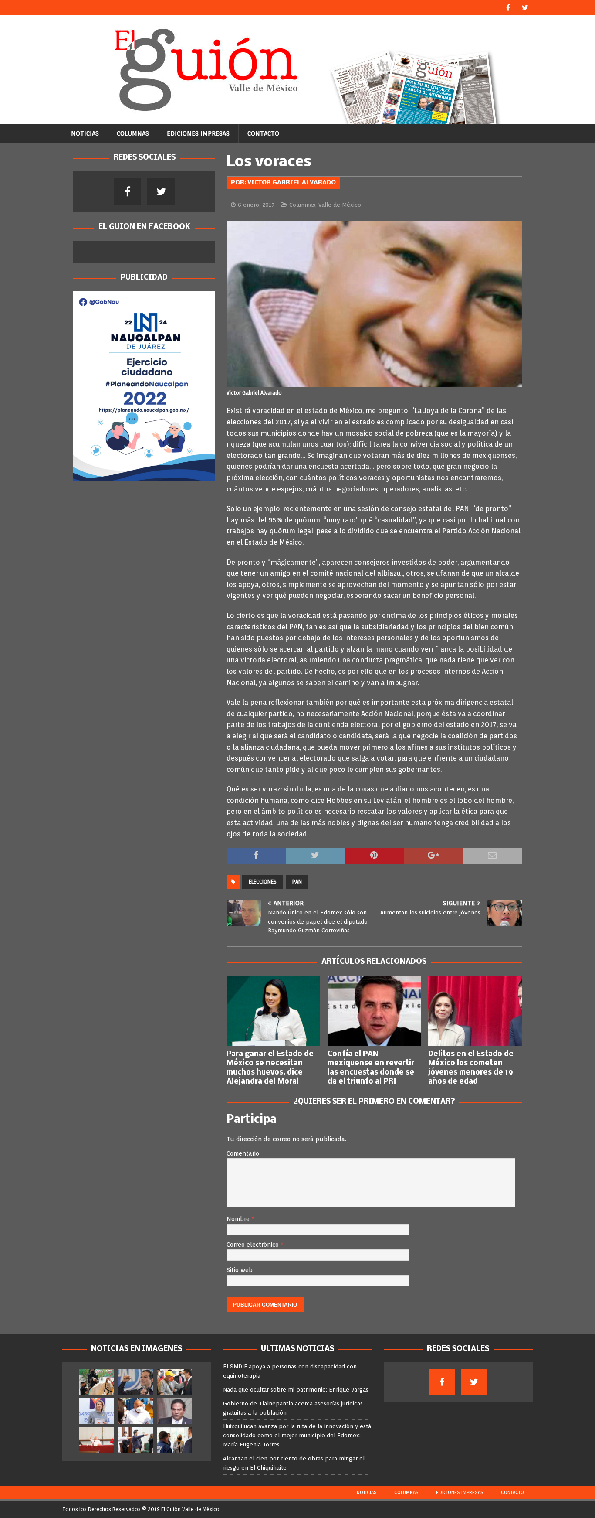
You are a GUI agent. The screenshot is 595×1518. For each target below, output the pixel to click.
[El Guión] (297, 119)
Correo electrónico (254, 1244)
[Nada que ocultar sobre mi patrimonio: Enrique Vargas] (135, 1382)
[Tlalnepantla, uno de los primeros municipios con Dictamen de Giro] (135, 1440)
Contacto (263, 133)
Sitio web (240, 1269)
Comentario (243, 1153)
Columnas (133, 133)
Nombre (239, 1218)
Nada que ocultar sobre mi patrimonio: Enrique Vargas (295, 1389)
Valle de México (339, 204)
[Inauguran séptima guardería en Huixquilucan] (174, 1440)
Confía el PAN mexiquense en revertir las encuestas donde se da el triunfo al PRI (371, 1067)
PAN (297, 881)
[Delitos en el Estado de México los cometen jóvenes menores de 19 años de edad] (475, 1011)
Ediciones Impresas (198, 133)
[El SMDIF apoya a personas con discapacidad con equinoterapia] (96, 1382)
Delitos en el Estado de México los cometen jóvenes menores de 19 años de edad (471, 1067)
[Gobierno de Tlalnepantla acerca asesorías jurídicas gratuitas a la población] (174, 1382)
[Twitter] (525, 7)
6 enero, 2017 (256, 204)
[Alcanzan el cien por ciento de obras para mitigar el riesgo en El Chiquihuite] (135, 1411)
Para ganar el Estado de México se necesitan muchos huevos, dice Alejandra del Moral (270, 1067)
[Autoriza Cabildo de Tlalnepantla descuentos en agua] (96, 1440)
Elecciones (263, 881)
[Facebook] (508, 7)
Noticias (85, 133)
